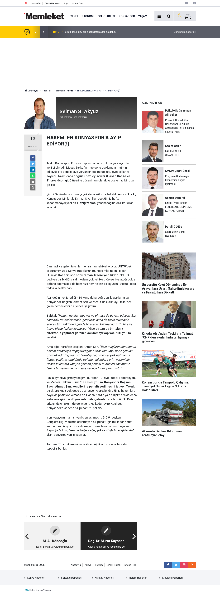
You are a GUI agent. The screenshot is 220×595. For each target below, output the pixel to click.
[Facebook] (32, 158)
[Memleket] (44, 16)
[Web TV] (186, 3)
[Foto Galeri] (194, 3)
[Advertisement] (110, 61)
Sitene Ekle (77, 3)
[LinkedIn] (32, 169)
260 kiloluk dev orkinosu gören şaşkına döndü (90, 31)
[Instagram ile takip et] (184, 565)
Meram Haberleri (138, 577)
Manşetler (36, 3)
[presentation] (36, 32)
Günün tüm (185, 31)
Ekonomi (88, 16)
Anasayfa (76, 565)
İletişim (99, 565)
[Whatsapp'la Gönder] (32, 175)
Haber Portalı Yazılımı (40, 590)
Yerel (74, 16)
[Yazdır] (32, 187)
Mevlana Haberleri (172, 577)
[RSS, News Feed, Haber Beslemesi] (192, 565)
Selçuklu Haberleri (71, 577)
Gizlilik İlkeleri (113, 565)
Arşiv (66, 3)
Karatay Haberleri (104, 577)
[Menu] (159, 16)
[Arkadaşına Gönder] (32, 181)
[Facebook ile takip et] (168, 565)
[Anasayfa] (26, 3)
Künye (88, 565)
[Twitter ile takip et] (176, 565)
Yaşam (142, 16)
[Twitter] (32, 164)
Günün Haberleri (52, 3)
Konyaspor (127, 16)
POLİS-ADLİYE (106, 16)
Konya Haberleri (36, 577)
